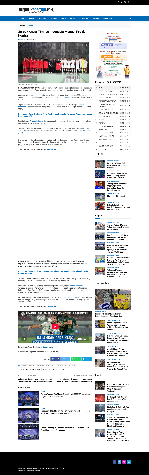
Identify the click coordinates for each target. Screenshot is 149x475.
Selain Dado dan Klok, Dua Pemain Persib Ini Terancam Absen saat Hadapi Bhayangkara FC (35, 378)
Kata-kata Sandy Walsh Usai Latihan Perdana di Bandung (116, 165)
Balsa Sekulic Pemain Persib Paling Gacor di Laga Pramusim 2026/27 (118, 207)
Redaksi (29, 468)
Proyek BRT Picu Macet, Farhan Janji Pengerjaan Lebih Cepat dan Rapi (110, 315)
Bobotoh (42, 18)
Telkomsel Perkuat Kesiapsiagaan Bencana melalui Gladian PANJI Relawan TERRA (117, 273)
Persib (31, 18)
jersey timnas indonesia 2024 (29, 369)
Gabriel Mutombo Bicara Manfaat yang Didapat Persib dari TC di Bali (117, 175)
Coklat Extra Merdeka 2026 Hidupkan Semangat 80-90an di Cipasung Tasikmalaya (118, 387)
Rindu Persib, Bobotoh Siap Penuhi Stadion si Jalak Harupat (118, 409)
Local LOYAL (84, 18)
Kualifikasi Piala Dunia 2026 (66, 366)
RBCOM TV (51, 149)
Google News (48, 347)
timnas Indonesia (36, 95)
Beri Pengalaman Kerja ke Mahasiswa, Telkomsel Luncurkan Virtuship (117, 237)
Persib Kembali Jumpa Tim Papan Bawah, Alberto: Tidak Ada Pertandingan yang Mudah (74, 378)
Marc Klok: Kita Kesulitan (117, 196)
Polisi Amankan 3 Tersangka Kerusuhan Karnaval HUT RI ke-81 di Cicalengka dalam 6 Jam (117, 365)
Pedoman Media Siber (52, 468)
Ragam (96, 18)
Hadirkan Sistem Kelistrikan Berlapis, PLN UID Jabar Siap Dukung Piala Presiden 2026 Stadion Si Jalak (118, 261)
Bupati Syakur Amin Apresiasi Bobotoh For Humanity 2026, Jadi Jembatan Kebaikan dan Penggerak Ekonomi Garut (118, 436)
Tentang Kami (22, 468)
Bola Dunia (107, 18)
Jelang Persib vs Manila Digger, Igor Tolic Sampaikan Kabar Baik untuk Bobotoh (117, 187)
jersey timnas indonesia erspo (53, 369)
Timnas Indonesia (65, 97)
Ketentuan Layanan (38, 468)
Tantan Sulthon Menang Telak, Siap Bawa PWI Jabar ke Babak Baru (118, 227)
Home (22, 18)
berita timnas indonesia (45, 366)
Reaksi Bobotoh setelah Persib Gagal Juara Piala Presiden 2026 (117, 399)
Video (63, 18)
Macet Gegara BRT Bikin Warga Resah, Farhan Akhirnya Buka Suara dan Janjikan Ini (117, 326)
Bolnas (54, 18)
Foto (72, 18)
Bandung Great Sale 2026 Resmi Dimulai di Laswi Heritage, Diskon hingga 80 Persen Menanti (118, 339)
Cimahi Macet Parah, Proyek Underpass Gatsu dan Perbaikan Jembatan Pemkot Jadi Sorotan (117, 352)
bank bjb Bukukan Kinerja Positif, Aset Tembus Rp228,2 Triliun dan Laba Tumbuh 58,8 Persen (117, 248)
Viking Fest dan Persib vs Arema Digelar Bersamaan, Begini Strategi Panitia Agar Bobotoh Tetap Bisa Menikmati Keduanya (118, 421)
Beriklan (62, 468)
